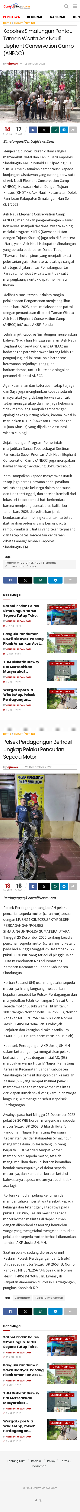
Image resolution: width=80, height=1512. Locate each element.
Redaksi (36, 1461)
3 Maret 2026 (13, 682)
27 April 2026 (13, 626)
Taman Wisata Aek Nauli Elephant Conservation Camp (30, 564)
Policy (51, 1461)
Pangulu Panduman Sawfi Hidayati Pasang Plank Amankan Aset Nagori (23, 641)
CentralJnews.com (18, 621)
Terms (64, 1461)
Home (7, 23)
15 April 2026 (13, 654)
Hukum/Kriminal (24, 23)
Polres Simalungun (49, 1298)
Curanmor (22, 1298)
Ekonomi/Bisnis (62, 607)
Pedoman (39, 1466)
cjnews (12, 64)
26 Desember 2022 (38, 767)
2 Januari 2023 (35, 64)
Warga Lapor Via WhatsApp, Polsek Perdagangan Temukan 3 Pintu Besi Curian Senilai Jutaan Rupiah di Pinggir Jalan (23, 702)
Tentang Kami (16, 1461)
